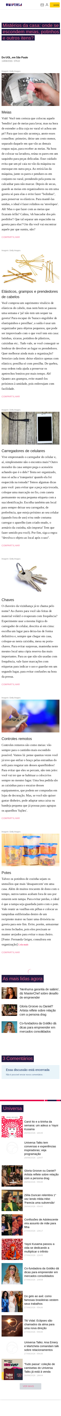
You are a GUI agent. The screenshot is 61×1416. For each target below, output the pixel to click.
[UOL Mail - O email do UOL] (42, 5)
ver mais (28, 1386)
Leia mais (23, 944)
